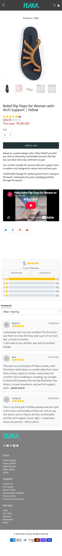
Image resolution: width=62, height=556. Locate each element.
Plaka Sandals (26, 534)
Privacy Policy (9, 496)
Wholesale (8, 519)
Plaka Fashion (9, 466)
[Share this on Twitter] (6, 230)
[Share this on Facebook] (13, 230)
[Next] (54, 53)
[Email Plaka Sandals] (17, 446)
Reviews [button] (6, 305)
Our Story (7, 513)
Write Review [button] (16, 272)
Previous (27, 18)
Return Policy (9, 489)
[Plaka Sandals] (31, 5)
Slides (6, 472)
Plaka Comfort (9, 463)
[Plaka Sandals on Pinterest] (11, 446)
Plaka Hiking (9, 469)
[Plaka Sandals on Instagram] (14, 446)
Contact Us (8, 483)
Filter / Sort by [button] (11, 312)
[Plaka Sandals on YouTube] (7, 446)
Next (36, 18)
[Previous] (7, 53)
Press (5, 522)
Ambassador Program (13, 493)
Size (5, 129)
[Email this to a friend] (27, 230)
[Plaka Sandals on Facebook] (4, 446)
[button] (18, 388)
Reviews (7, 516)
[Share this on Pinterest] (20, 230)
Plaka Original (9, 460)
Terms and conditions (13, 499)
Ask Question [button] (45, 272)
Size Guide (8, 486)
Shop (5, 510)
